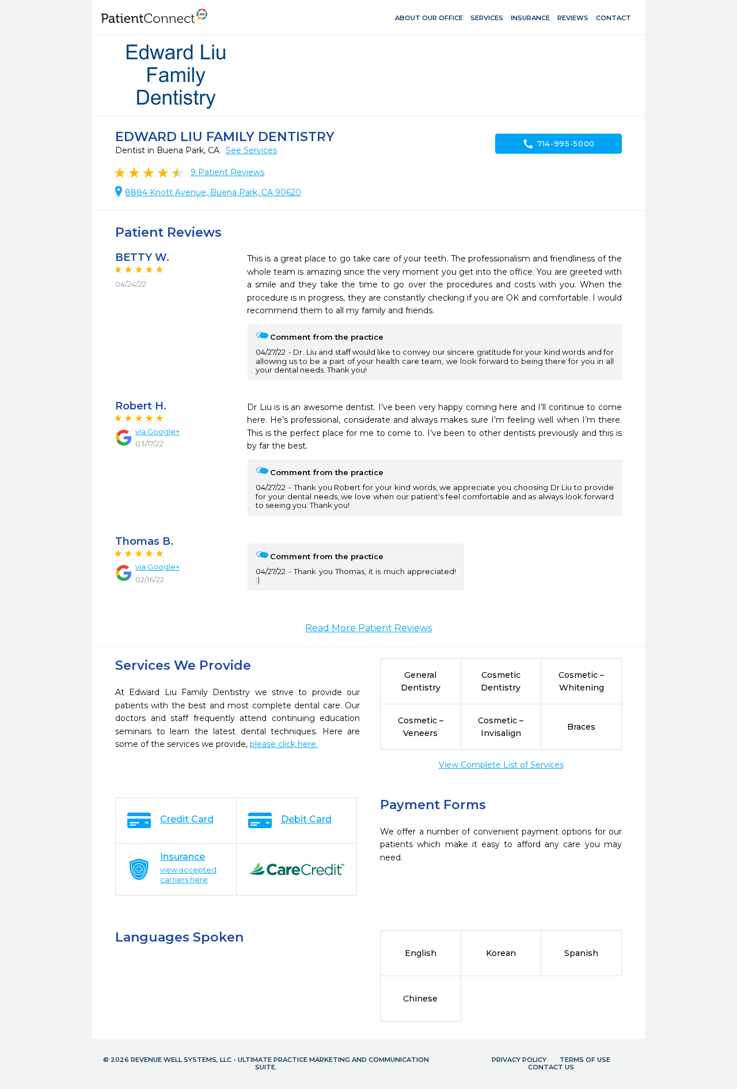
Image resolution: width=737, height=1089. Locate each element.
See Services (251, 150)
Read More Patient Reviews (368, 628)
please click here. (284, 744)
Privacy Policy (519, 1060)
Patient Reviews (227, 172)
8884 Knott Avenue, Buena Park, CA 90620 (213, 192)
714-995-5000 (558, 144)
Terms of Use (585, 1060)
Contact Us (551, 1067)
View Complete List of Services (501, 765)
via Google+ (157, 431)
